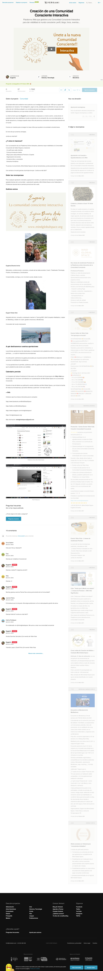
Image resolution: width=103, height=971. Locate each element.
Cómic (31, 911)
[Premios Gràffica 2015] (14, 959)
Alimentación (10, 907)
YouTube (79, 911)
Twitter (78, 909)
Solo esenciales (76, 967)
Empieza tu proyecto (21, 2)
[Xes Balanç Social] (28, 959)
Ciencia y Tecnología (48, 78)
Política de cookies (35, 968)
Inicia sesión (72, 2)
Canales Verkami (58, 911)
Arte (30, 907)
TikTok (78, 916)
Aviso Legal (87, 943)
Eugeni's (13, 78)
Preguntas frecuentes (12, 932)
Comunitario (9, 911)
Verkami (51, 2)
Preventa (32, 2)
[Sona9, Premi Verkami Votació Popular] (89, 959)
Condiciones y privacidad (74, 943)
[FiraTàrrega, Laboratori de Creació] (75, 959)
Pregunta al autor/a (13, 519)
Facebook (79, 907)
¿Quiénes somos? (58, 913)
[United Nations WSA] (42, 959)
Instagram (79, 913)
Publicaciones (33, 918)
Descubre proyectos (8, 2)
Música (8, 918)
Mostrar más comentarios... (35, 653)
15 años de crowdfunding (60, 916)
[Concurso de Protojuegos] (61, 959)
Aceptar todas (91, 967)
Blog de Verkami (58, 907)
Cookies (95, 943)
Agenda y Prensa (58, 909)
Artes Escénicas (11, 909)
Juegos (31, 916)
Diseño (8, 913)
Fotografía (9, 916)
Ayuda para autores (35, 932)
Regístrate (81, 2)
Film (30, 913)
